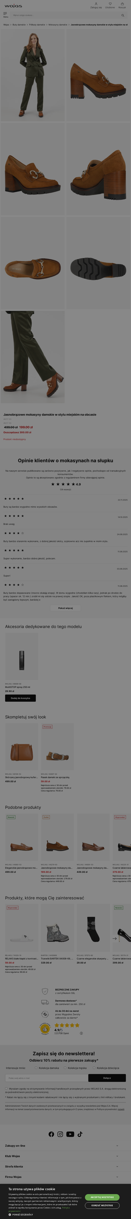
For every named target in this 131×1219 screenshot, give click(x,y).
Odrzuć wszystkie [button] (102, 1205)
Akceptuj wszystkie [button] (102, 1197)
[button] (45, 1214)
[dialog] (65, 609)
